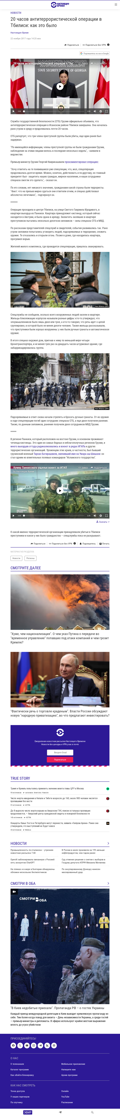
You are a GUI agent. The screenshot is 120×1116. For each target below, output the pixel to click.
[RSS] (47, 1045)
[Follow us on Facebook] (13, 1045)
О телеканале (17, 1064)
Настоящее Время (20, 32)
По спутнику (17, 1102)
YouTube (65, 1096)
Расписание (67, 1102)
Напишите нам (68, 1069)
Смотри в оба (23, 883)
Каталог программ (20, 1069)
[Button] (71, 45)
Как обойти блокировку (22, 1075)
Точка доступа (18, 1091)
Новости (16, 12)
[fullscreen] (106, 111)
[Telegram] (60, 1112)
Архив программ (69, 1075)
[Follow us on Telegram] (40, 1045)
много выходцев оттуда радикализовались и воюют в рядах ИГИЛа (48, 446)
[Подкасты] (54, 1045)
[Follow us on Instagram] (33, 1045)
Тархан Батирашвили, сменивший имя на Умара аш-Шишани (67, 453)
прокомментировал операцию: (82, 161)
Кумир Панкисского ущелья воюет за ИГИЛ (40, 467)
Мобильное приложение (73, 1064)
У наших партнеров (20, 1096)
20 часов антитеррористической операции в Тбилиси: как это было (54, 63)
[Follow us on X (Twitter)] (20, 1045)
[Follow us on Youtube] (27, 1045)
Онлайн (65, 1091)
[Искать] (92, 1112)
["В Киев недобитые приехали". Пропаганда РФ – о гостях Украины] (60, 946)
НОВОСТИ (19, 843)
